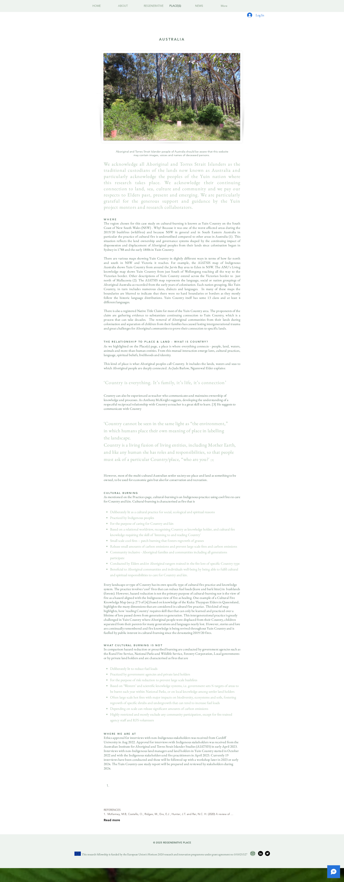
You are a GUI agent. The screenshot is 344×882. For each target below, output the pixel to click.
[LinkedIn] (260, 853)
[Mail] (252, 853)
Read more (112, 820)
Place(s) (144, 346)
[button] (128, 5)
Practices (139, 497)
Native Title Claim (149, 311)
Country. (179, 363)
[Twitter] (267, 853)
